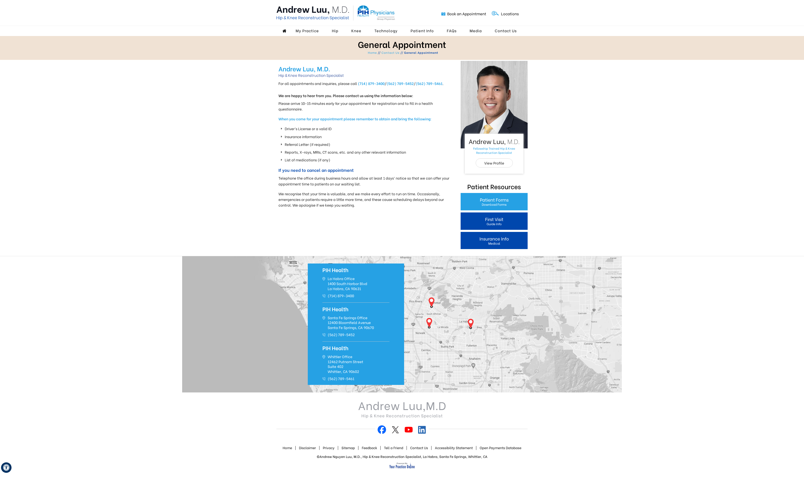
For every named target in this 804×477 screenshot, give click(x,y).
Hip (335, 30)
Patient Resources (494, 186)
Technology (386, 30)
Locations (510, 13)
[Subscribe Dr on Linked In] (422, 430)
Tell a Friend (393, 447)
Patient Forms (494, 201)
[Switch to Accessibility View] (6, 467)
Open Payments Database (500, 447)
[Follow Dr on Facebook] (382, 430)
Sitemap (348, 447)
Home (285, 31)
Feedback (370, 447)
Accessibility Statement (454, 447)
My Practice (307, 30)
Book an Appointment (466, 13)
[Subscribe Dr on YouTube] (408, 430)
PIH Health (335, 270)
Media (476, 30)
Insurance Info (494, 240)
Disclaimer (307, 447)
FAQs (452, 30)
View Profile (494, 163)
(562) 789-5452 (400, 83)
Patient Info (422, 30)
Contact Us (506, 30)
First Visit (494, 221)
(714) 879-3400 (371, 83)
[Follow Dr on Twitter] (395, 430)
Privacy (329, 447)
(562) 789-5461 (429, 83)
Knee (356, 30)
